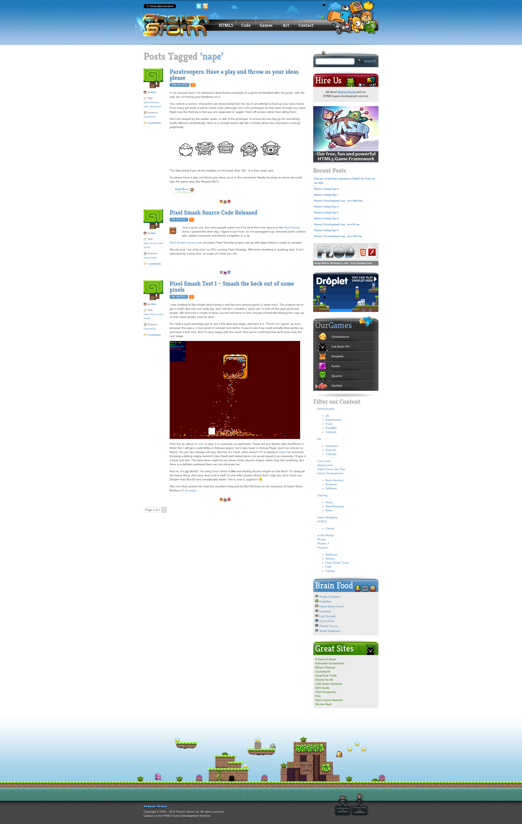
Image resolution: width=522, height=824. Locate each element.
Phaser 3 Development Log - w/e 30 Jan (336, 224)
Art (286, 25)
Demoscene (325, 465)
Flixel (328, 423)
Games (266, 25)
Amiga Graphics (329, 596)
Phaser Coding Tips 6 (326, 206)
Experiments (150, 117)
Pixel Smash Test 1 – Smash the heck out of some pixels (232, 287)
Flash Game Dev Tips (331, 469)
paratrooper (155, 106)
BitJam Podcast (325, 667)
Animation (331, 446)
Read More (182, 189)
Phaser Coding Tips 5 (326, 212)
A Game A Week (325, 659)
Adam (282, 452)
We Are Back (323, 704)
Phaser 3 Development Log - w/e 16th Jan (338, 236)
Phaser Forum (328, 626)
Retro (329, 510)
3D (327, 415)
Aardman (331, 554)
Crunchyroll (322, 671)
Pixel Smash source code (186, 242)
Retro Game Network (329, 700)
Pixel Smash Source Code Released (213, 212)
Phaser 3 (323, 543)
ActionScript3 (150, 257)
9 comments (154, 123)
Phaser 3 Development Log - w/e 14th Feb (338, 200)
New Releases (334, 506)
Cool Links (324, 461)
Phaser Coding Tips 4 (326, 218)
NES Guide (322, 687)
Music (329, 502)
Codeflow (325, 601)
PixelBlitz (331, 428)
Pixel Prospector (325, 692)
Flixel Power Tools (337, 562)
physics (153, 243)
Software (331, 488)
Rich (153, 92)
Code (246, 25)
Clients (329, 528)
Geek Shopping (327, 517)
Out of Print (326, 621)
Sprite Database (329, 630)
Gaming (322, 495)
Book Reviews (334, 480)
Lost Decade (327, 616)
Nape (215, 471)
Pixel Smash (292, 227)
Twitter (199, 6)
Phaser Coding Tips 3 (326, 230)
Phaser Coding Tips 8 (326, 188)
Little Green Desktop (328, 683)
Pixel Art (330, 450)
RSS (205, 6)
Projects (322, 547)
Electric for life (324, 679)
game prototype (151, 102)
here (201, 443)
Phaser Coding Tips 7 (326, 194)
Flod (328, 566)
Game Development (330, 473)
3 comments (154, 264)
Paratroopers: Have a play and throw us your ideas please (234, 75)
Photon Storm (346, 92)
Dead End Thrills (326, 675)
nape (146, 106)
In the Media (325, 535)
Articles (330, 558)
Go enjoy (190, 490)
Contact (305, 25)
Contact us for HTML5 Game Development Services (177, 815)
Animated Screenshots (329, 663)
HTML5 (226, 25)
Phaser (321, 539)
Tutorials (330, 432)
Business (331, 484)
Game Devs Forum (331, 606)
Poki (318, 696)
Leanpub (325, 611)
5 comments (154, 335)
